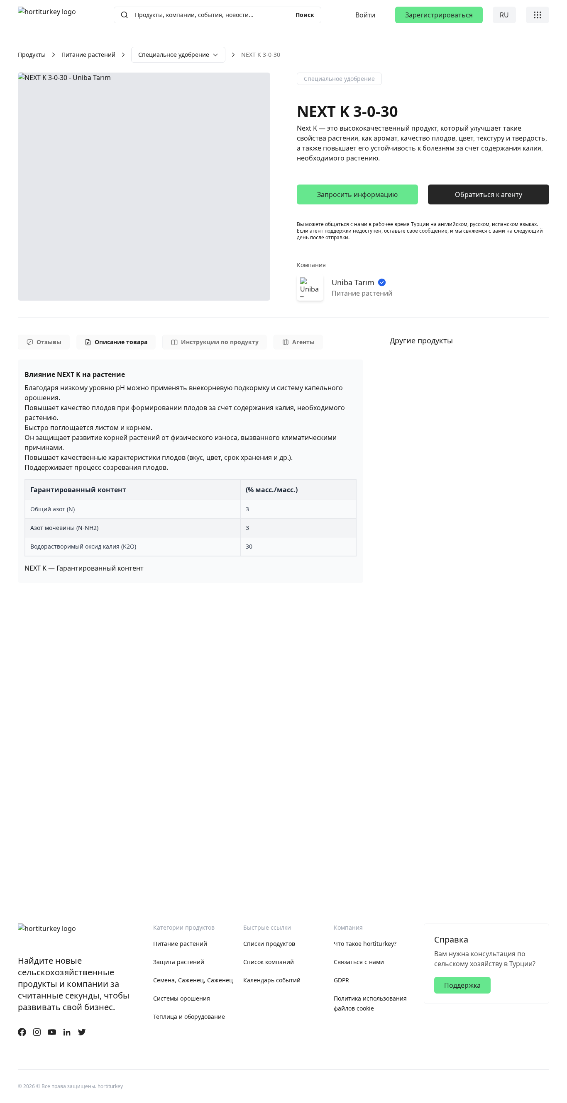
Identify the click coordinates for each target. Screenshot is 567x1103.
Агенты (303, 342)
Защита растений (178, 962)
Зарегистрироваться (439, 14)
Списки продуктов (269, 944)
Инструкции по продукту (220, 342)
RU (504, 14)
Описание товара (121, 342)
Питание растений (88, 54)
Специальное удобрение (173, 54)
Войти (365, 14)
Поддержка (462, 985)
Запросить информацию (357, 194)
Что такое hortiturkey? (365, 944)
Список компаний (268, 962)
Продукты (32, 54)
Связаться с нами (359, 962)
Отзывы (49, 342)
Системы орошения (181, 998)
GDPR (341, 980)
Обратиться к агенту (488, 194)
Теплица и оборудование (189, 1016)
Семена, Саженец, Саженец (193, 980)
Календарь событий (272, 980)
